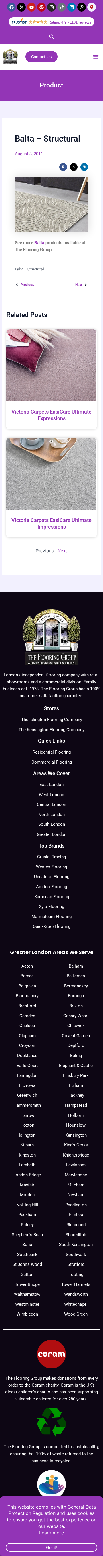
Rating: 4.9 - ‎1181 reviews (69, 22)
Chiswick (76, 1025)
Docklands (27, 1055)
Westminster (27, 1304)
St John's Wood (27, 1264)
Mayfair (27, 1185)
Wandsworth (76, 1294)
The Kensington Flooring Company (51, 729)
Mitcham (76, 1185)
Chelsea (27, 1025)
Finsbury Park (76, 1075)
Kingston (27, 1155)
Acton (27, 966)
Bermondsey (76, 986)
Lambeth (27, 1164)
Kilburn (27, 1145)
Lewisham (76, 1164)
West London (51, 794)
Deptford (76, 1045)
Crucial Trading (51, 856)
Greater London (51, 834)
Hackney (76, 1095)
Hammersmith (27, 1105)
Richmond (76, 1224)
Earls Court (27, 1065)
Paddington (76, 1204)
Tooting (76, 1274)
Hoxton (27, 1125)
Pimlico (76, 1214)
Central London (51, 804)
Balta (39, 242)
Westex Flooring (51, 866)
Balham (76, 966)
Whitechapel (76, 1304)
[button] (96, 56)
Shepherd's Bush (27, 1234)
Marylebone (76, 1174)
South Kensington (76, 1244)
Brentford (27, 1005)
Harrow (27, 1115)
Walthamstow (27, 1294)
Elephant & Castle (76, 1065)
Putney (27, 1224)
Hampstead (76, 1105)
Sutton (27, 1274)
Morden (27, 1194)
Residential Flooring (52, 752)
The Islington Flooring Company (51, 719)
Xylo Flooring (51, 906)
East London (51, 784)
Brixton (76, 1005)
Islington (27, 1135)
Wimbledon (27, 1314)
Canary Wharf (76, 1015)
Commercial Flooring (51, 762)
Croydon (27, 1045)
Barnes (27, 975)
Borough (76, 995)
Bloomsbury (27, 995)
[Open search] (51, 36)
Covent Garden (76, 1035)
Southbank (27, 1254)
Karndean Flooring (51, 896)
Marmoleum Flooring (51, 916)
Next (62, 550)
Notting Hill (27, 1204)
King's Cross (76, 1145)
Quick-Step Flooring (51, 926)
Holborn (76, 1115)
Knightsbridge (76, 1155)
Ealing (76, 1055)
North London (51, 814)
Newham (76, 1194)
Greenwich (27, 1095)
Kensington (76, 1135)
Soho (27, 1244)
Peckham (27, 1214)
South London (51, 824)
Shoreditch (76, 1234)
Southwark (76, 1254)
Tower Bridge (27, 1284)
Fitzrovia (27, 1085)
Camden (27, 1015)
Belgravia (27, 986)
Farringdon (27, 1075)
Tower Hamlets (75, 1284)
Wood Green (76, 1314)
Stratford (76, 1264)
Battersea (76, 975)
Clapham (27, 1035)
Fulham (76, 1085)
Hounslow (76, 1125)
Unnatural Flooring (51, 876)
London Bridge (27, 1174)
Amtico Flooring (51, 886)
